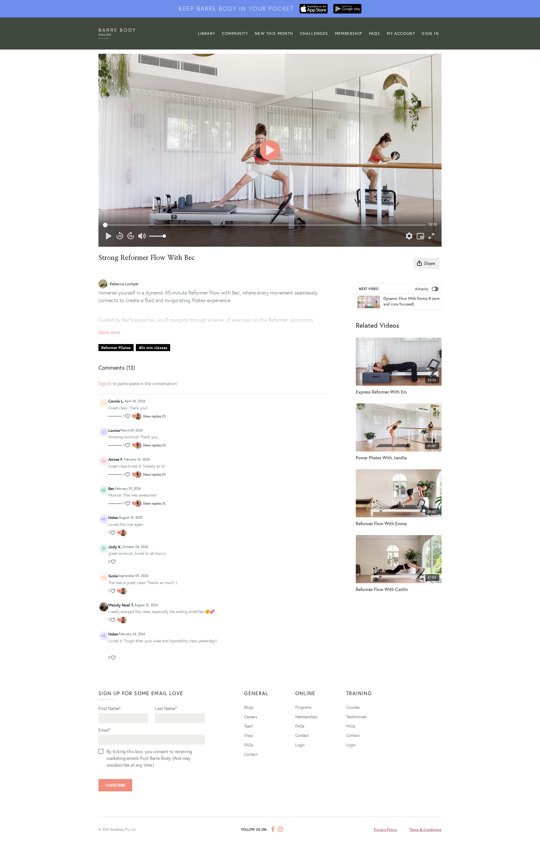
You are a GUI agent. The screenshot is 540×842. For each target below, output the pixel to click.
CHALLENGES (314, 33)
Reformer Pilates (116, 347)
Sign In (430, 33)
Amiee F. (115, 459)
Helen (113, 517)
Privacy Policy (385, 829)
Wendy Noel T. (121, 605)
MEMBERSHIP (348, 33)
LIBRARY (206, 33)
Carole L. (116, 401)
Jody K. (115, 546)
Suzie (113, 575)
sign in (104, 383)
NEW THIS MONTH (274, 33)
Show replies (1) (154, 416)
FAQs (374, 33)
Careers (250, 716)
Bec (111, 488)
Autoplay (421, 289)
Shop (248, 735)
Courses (353, 707)
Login (300, 744)
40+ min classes (153, 347)
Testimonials (356, 716)
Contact (251, 754)
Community (235, 33)
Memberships (306, 716)
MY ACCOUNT (401, 33)
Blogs (248, 707)
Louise (114, 430)
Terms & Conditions (426, 829)
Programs (303, 707)
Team (248, 726)
